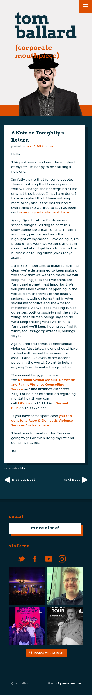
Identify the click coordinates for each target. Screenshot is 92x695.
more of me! (45, 528)
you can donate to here (42, 420)
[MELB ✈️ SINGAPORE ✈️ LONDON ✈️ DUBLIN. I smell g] (66, 586)
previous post (23, 479)
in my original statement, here (44, 212)
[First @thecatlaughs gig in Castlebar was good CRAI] (26, 586)
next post (72, 479)
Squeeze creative (69, 683)
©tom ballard (20, 683)
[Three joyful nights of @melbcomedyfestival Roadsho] (26, 626)
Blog (23, 468)
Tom (50, 146)
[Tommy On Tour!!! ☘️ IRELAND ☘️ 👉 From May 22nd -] (66, 626)
